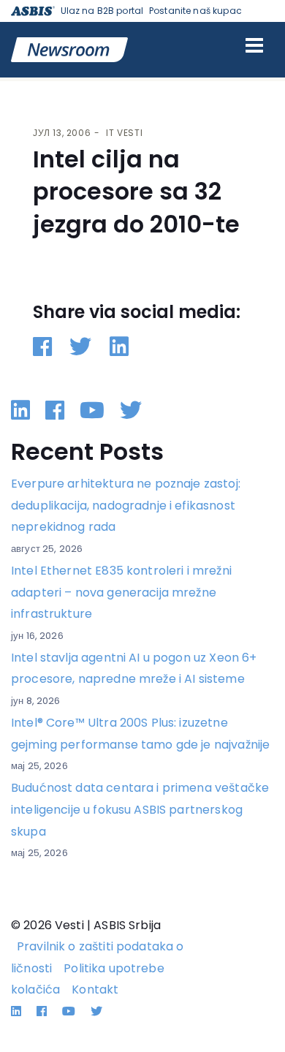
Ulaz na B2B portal (102, 10)
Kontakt (95, 989)
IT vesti (124, 132)
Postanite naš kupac (195, 10)
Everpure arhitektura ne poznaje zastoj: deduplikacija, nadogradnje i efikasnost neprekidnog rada (125, 505)
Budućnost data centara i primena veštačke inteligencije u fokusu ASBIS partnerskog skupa (140, 809)
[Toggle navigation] (254, 45)
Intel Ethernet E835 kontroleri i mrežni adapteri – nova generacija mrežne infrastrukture (121, 592)
